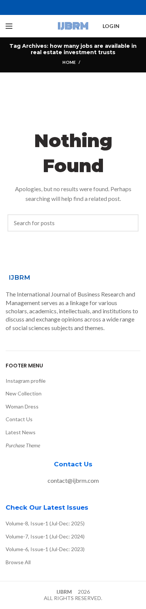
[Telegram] (90, 7)
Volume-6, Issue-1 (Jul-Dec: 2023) (45, 549)
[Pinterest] (73, 7)
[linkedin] (81, 7)
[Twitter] (64, 7)
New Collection (24, 393)
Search (129, 223)
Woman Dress (22, 406)
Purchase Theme (23, 445)
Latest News (21, 432)
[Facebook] (56, 7)
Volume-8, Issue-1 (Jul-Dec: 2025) (45, 523)
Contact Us (19, 419)
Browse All (18, 562)
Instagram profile (26, 380)
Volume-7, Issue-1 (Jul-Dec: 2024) (45, 536)
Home (69, 62)
